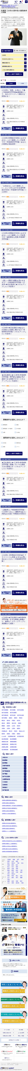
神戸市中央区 (20, 715)
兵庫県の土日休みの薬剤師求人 (9, 846)
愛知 (8, 870)
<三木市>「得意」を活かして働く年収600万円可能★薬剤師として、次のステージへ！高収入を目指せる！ (14, 93)
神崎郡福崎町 (13, 741)
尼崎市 (15, 717)
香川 (17, 877)
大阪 (8, 872)
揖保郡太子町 (13, 744)
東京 (8, 863)
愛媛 (21, 877)
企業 (4, 432)
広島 (21, 875)
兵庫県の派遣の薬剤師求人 (8, 828)
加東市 (18, 733)
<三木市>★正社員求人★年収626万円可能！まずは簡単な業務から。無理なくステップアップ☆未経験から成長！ (14, 620)
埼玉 (22, 863)
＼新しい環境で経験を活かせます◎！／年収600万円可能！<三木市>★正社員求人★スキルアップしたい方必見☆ (14, 283)
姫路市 (10, 717)
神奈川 (13, 863)
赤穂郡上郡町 (5, 746)
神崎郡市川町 (5, 741)
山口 (8, 877)
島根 (13, 875)
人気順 (22, 83)
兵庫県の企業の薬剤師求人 (8, 810)
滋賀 (21, 872)
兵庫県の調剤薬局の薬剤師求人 (9, 800)
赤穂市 (19, 723)
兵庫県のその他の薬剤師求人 (9, 813)
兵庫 (13, 872)
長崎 (17, 881)
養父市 (10, 731)
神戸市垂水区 (5, 715)
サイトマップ (3, 1063)
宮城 (22, 859)
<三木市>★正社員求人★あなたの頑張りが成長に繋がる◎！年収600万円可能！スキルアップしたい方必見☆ (14, 331)
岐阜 (17, 870)
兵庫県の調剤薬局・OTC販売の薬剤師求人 (12, 805)
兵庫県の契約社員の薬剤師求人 (9, 825)
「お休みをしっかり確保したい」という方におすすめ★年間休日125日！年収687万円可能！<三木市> (14, 189)
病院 (17, 424)
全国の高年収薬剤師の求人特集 (7, 6)
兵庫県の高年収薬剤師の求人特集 (8, 7)
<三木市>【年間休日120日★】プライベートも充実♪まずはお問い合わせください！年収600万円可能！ (14, 558)
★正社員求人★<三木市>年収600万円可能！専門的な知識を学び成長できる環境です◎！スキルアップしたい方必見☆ (14, 378)
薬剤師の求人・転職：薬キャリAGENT (9, 5)
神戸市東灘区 (5, 709)
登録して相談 (21, 1035)
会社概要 (17, 1064)
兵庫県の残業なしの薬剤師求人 (9, 843)
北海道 (9, 859)
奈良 (8, 874)
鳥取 (8, 875)
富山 (8, 866)
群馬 (13, 865)
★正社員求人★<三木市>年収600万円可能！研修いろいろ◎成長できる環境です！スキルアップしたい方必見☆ (14, 465)
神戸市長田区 (5, 712)
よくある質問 (21, 1032)
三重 (21, 870)
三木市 (13, 725)
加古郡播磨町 (13, 738)
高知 (8, 879)
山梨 (13, 868)
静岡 (13, 870)
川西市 (3, 728)
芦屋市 (13, 720)
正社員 (4, 442)
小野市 (8, 728)
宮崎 (13, 883)
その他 (18, 432)
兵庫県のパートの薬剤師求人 (9, 831)
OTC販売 (18, 428)
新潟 (8, 868)
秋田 (8, 861)
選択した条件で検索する (14, 74)
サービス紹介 (7, 1029)
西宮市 (3, 720)
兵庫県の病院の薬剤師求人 (8, 803)
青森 (14, 859)
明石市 (20, 717)
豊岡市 (8, 723)
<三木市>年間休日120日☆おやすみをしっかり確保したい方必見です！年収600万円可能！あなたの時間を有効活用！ (14, 141)
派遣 (4, 446)
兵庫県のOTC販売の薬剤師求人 (9, 808)
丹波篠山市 (4, 731)
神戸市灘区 (12, 709)
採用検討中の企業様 (14, 1040)
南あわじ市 (21, 731)
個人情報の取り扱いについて (17, 1063)
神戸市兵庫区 (20, 709)
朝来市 (3, 733)
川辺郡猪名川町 (11, 736)
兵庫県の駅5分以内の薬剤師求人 (10, 848)
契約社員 (18, 442)
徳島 (13, 877)
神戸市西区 (4, 717)
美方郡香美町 (5, 749)
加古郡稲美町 (5, 738)
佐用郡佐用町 (13, 746)
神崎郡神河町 (5, 744)
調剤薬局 (5, 424)
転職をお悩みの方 (7, 1032)
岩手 (18, 859)
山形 (13, 861)
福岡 (8, 881)
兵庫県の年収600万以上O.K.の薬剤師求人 (12, 840)
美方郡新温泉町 (14, 749)
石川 (13, 866)
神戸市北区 (12, 715)
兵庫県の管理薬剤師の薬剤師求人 (10, 851)
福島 (17, 861)
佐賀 (13, 881)
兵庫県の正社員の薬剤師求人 (9, 823)
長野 (17, 868)
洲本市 (8, 720)
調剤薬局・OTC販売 (7, 428)
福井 (17, 866)
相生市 (3, 723)
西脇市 (3, 725)
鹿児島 (17, 883)
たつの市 (4, 736)
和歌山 (13, 874)
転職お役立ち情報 (7, 1035)
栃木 (17, 865)
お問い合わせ (3, 1064)
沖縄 (22, 883)
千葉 (18, 863)
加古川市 (14, 723)
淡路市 (8, 733)
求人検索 (21, 1029)
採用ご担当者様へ (10, 1064)
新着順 (11, 83)
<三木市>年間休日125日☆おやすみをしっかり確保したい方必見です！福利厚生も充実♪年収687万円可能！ (14, 236)
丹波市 (15, 731)
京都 (17, 872)
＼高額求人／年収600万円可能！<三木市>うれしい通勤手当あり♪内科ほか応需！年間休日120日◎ (14, 512)
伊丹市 (18, 720)
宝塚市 (8, 725)
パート (18, 446)
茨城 (8, 865)
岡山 (17, 875)
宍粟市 (13, 733)
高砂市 (18, 725)
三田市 (13, 728)
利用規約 (8, 1063)
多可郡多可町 (20, 736)
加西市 (18, 728)
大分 (8, 883)
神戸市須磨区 (13, 712)
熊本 (21, 881)
